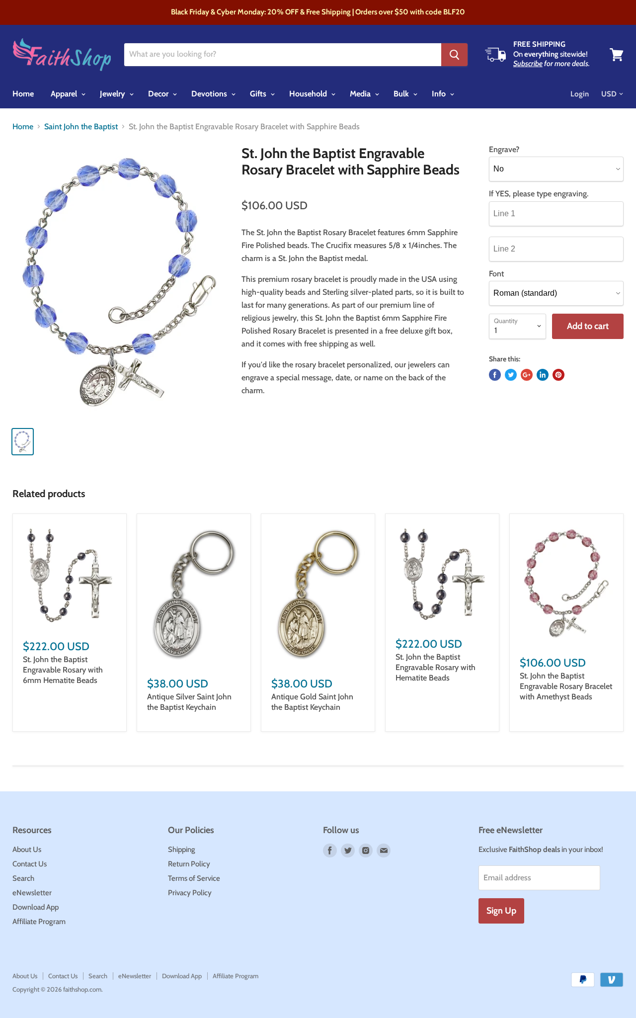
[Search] (454, 54)
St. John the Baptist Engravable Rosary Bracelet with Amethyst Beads (566, 686)
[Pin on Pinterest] (558, 375)
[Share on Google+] (527, 375)
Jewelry (113, 93)
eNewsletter (32, 892)
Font (496, 273)
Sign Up (501, 910)
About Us (26, 849)
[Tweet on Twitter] (511, 375)
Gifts (259, 93)
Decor (159, 93)
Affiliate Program (39, 921)
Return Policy (189, 863)
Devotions (210, 93)
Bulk (402, 93)
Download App (35, 907)
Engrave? (504, 149)
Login (579, 93)
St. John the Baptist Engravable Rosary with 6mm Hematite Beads (63, 670)
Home (23, 93)
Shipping (181, 849)
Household (309, 93)
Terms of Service (194, 878)
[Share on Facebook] (495, 375)
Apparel (65, 93)
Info (440, 93)
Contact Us (29, 863)
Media (361, 93)
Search (23, 878)
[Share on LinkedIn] (543, 375)
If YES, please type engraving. (538, 193)
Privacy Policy (190, 892)
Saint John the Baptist (81, 126)
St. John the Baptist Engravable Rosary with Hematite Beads (436, 667)
